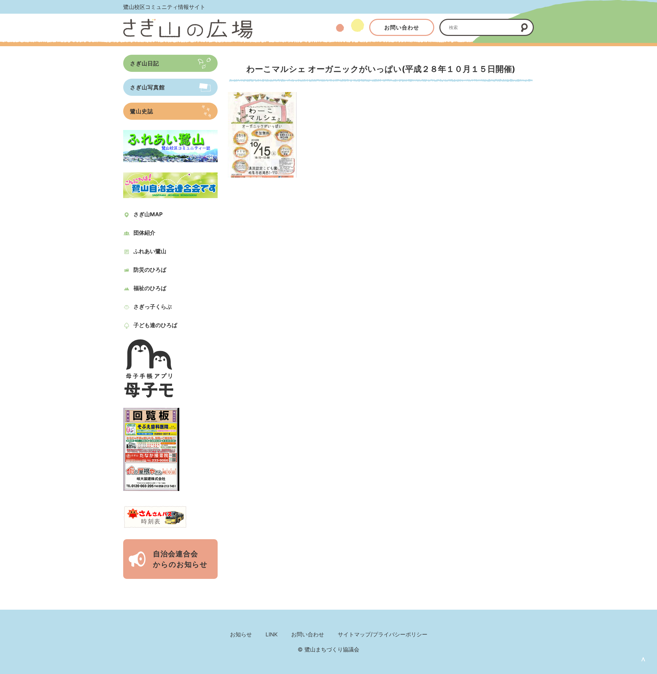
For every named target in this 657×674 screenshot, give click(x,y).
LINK (272, 634)
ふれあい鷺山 (149, 251)
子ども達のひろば (155, 325)
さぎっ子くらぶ (152, 306)
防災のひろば (149, 269)
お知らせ (241, 634)
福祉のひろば (149, 288)
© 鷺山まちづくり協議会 (328, 649)
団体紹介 (144, 232)
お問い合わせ (401, 27)
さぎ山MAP (148, 214)
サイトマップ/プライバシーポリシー (382, 634)
